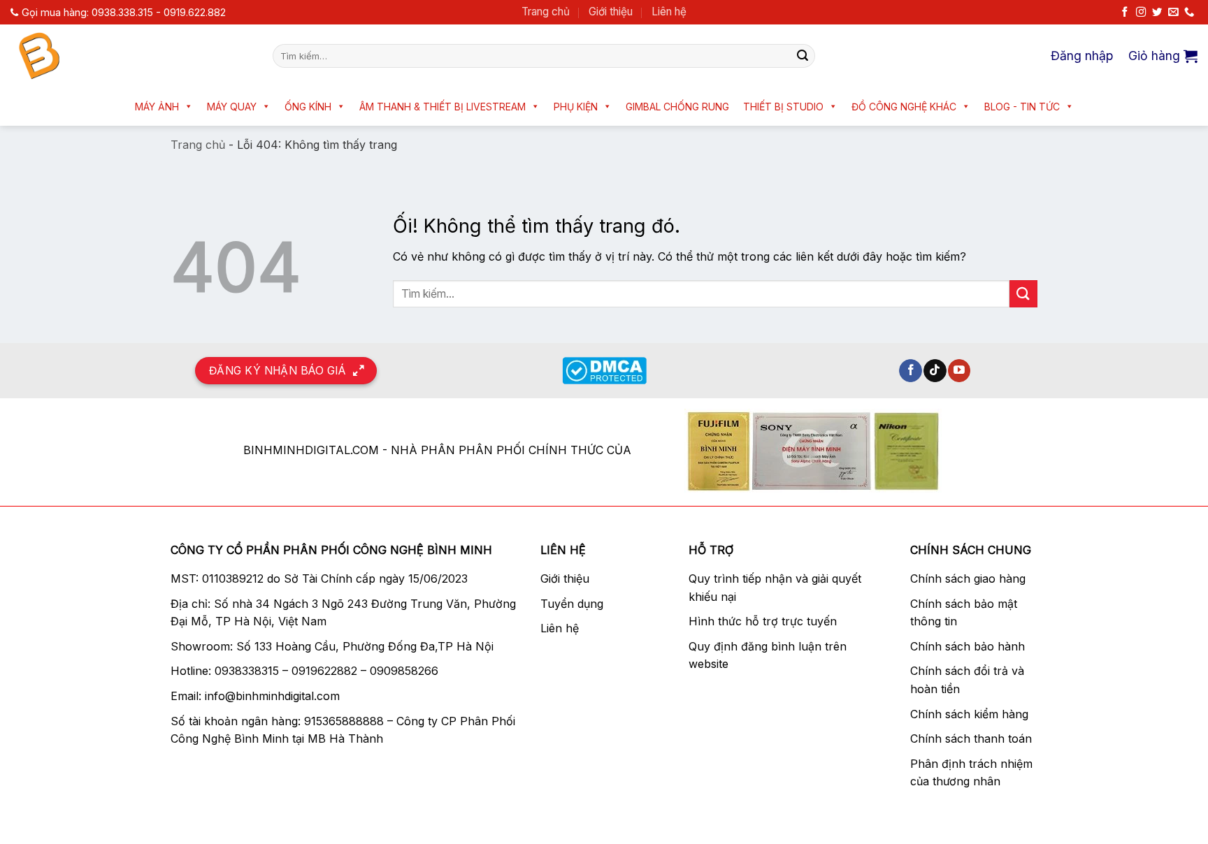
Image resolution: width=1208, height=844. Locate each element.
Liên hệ (669, 11)
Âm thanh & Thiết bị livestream (442, 106)
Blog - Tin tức (1022, 106)
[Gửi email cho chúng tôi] (1173, 12)
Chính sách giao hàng (968, 578)
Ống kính (308, 106)
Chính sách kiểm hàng (969, 714)
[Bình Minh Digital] (131, 55)
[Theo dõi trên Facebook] (1125, 12)
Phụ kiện (576, 106)
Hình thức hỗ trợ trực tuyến (763, 621)
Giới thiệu (611, 11)
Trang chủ (546, 11)
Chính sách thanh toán (971, 738)
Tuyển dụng (571, 604)
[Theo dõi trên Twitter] (1157, 12)
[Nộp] (802, 56)
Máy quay (232, 106)
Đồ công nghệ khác (903, 106)
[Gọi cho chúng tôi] (1189, 12)
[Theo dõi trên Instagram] (1141, 12)
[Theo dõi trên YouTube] (959, 371)
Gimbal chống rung (677, 106)
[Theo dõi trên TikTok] (935, 371)
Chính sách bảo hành (967, 646)
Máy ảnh (157, 106)
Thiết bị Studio (783, 106)
